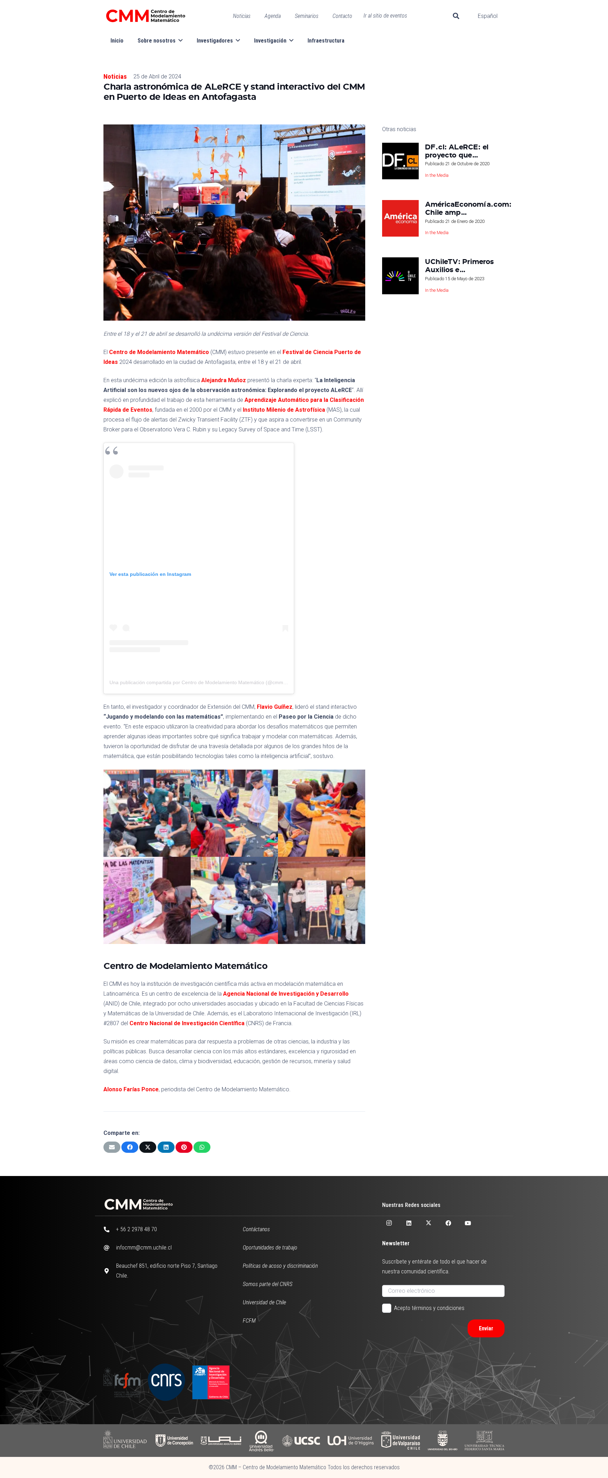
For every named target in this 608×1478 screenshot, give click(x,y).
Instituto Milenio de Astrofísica (284, 409)
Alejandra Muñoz (223, 380)
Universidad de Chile (264, 1302)
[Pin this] (184, 1147)
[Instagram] (389, 1223)
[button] (456, 16)
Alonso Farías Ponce (131, 1089)
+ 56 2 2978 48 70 (136, 1229)
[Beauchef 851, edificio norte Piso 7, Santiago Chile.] (109, 1271)
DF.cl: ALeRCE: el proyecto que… (456, 150)
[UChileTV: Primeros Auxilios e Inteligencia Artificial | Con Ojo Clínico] (400, 275)
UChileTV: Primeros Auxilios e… (459, 265)
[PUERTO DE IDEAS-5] (147, 813)
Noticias (115, 76)
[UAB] (261, 1440)
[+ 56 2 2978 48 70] (109, 1229)
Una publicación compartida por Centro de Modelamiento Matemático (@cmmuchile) (203, 682)
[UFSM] (484, 1440)
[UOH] (350, 1440)
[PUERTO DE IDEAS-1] (321, 813)
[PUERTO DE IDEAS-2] (234, 813)
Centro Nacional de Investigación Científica (187, 1023)
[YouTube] (468, 1223)
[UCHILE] (125, 1440)
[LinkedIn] (409, 1223)
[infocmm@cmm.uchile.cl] (109, 1248)
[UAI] (221, 1440)
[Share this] (129, 1147)
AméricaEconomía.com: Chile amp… (468, 208)
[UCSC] (301, 1440)
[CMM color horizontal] (145, 16)
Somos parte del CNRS (267, 1284)
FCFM (249, 1320)
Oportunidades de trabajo (270, 1247)
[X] (429, 1223)
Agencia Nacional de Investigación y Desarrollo (286, 993)
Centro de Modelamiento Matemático (159, 352)
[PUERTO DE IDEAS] (321, 900)
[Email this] (111, 1147)
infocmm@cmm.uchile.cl (144, 1247)
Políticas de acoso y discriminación (280, 1265)
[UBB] (443, 1440)
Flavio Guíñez (274, 706)
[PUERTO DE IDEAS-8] (234, 900)
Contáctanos (256, 1229)
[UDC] (174, 1440)
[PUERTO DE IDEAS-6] (147, 900)
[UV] (400, 1440)
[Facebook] (448, 1223)
